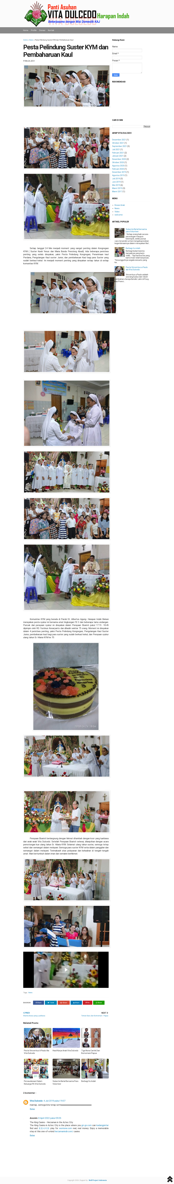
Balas (32, 1109)
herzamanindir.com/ (64, 1131)
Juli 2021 (116, 149)
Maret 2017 (117, 191)
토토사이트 (44, 1128)
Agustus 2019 (118, 175)
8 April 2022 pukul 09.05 (49, 1118)
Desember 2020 (119, 159)
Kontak (51, 30)
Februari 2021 (118, 153)
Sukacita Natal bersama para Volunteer (136, 230)
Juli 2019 (116, 178)
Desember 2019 (119, 172)
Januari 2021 (117, 156)
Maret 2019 (117, 188)
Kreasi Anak (120, 205)
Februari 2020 (118, 169)
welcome (119, 215)
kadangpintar (102, 1125)
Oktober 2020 (118, 162)
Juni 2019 (116, 182)
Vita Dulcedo (36, 1101)
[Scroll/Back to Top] (170, 1179)
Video (117, 212)
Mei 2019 (116, 185)
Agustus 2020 (118, 166)
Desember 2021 (119, 140)
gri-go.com (86, 1125)
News (31, 40)
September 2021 (119, 146)
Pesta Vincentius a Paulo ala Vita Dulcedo (137, 268)
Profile (34, 30)
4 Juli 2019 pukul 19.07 (54, 1101)
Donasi (42, 30)
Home (25, 30)
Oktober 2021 (118, 143)
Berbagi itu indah (133, 248)
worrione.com (65, 1128)
